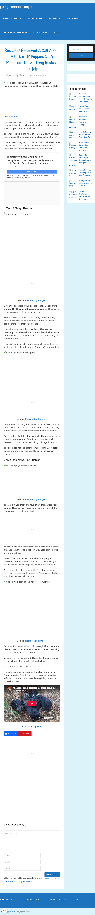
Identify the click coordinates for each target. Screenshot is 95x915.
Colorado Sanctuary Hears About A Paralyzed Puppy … (80, 160)
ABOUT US (6, 899)
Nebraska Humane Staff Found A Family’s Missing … (80, 122)
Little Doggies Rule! (16, 7)
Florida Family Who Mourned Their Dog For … (85, 134)
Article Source (11, 116)
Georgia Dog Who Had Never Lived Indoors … (85, 183)
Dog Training (72, 18)
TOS (75, 899)
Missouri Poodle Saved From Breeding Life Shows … (85, 98)
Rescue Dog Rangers (36, 300)
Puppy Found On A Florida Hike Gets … (84, 108)
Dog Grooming (40, 33)
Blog (56, 33)
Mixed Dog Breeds (12, 18)
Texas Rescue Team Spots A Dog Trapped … (85, 172)
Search (81, 56)
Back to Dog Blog (32, 726)
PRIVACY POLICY (58, 899)
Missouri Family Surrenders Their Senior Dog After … (85, 146)
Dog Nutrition (34, 18)
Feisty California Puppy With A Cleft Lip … (84, 195)
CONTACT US (32, 899)
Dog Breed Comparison (15, 33)
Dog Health (54, 18)
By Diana (20, 75)
